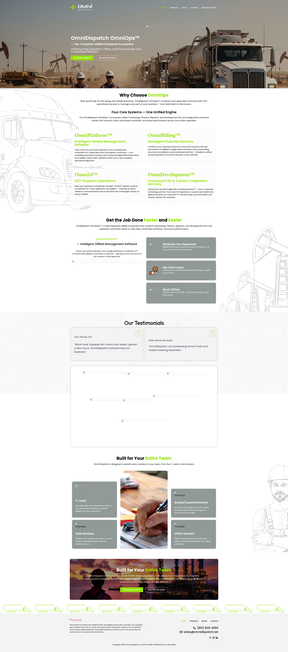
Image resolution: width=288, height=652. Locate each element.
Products (174, 7)
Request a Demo (209, 7)
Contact (194, 7)
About (184, 7)
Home (163, 7)
